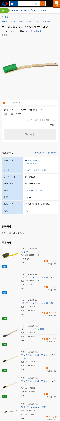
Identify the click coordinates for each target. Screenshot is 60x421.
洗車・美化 (18, 21)
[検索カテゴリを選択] (14, 3)
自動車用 (38, 31)
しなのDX (26, 251)
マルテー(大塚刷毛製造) (35, 170)
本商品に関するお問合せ (45, 152)
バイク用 (29, 31)
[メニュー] (49, 4)
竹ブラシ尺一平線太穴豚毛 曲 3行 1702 (38, 357)
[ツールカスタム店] (3, 10)
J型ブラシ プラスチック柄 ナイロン (39, 277)
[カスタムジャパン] (5, 4)
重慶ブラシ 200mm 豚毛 (33, 407)
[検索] (42, 3)
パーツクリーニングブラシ (38, 21)
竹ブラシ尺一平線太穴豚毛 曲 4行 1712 (38, 382)
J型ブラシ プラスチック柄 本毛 (37, 303)
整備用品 (6, 21)
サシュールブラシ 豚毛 (32, 329)
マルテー (14, 31)
